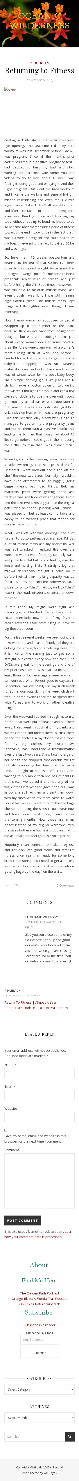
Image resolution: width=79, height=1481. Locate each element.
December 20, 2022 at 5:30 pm (22, 995)
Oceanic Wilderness (39, 21)
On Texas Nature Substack (39, 1304)
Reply (29, 927)
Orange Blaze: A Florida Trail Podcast (40, 1298)
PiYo (7, 642)
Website (10, 1108)
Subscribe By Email (39, 1333)
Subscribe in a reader (40, 1325)
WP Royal (50, 1473)
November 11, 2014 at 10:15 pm (43, 922)
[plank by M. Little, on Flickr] (39, 110)
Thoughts (39, 63)
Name (10, 1064)
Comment (11, 1150)
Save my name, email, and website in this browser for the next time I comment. (35, 1138)
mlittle (14, 885)
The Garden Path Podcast (39, 1293)
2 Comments (66, 885)
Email (9, 1086)
